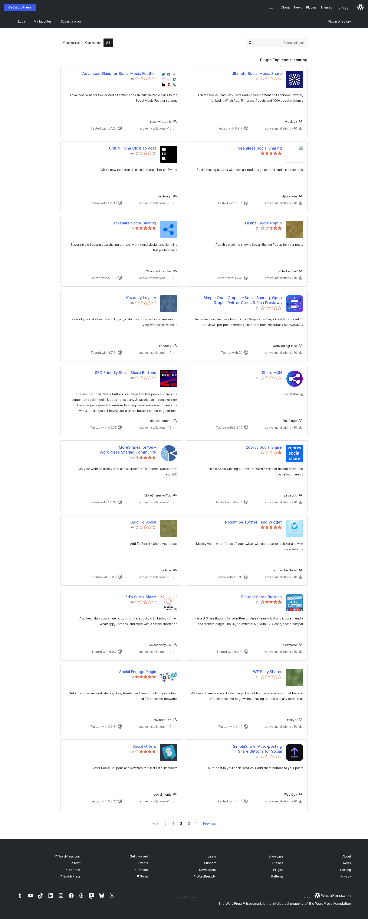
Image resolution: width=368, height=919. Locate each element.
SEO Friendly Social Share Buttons (125, 372)
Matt (75, 863)
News (347, 863)
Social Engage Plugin (137, 671)
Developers (207, 870)
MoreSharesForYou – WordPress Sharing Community (128, 449)
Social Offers (144, 746)
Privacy (346, 876)
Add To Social (143, 522)
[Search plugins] (250, 43)
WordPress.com (67, 856)
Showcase (276, 856)
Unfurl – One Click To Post (132, 148)
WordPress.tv (204, 876)
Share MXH (272, 372)
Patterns (277, 876)
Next (155, 823)
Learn (212, 856)
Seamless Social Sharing (260, 148)
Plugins (278, 870)
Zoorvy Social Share (264, 447)
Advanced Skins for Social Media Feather (119, 73)
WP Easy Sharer (267, 671)
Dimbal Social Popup (263, 223)
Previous (209, 823)
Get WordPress (20, 7)
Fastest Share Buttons (261, 597)
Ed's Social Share (140, 597)
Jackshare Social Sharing (133, 223)
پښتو (306, 896)
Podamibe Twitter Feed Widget (253, 522)
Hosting (345, 870)
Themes (277, 863)
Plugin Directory (339, 21)
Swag (142, 876)
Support (210, 863)
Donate (141, 870)
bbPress (72, 870)
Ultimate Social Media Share (256, 73)
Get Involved (139, 856)
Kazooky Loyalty (141, 297)
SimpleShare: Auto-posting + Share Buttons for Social (257, 748)
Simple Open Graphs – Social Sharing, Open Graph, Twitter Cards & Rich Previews (243, 300)
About (346, 856)
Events (143, 863)
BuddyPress (70, 876)
